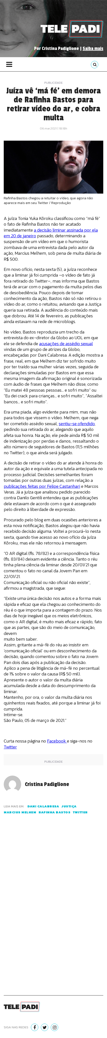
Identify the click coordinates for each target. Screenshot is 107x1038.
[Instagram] (54, 1027)
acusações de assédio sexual (66, 343)
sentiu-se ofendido (77, 423)
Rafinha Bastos (54, 812)
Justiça (69, 806)
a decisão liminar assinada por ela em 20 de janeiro (51, 233)
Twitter (10, 747)
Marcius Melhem (20, 812)
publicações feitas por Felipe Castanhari (42, 486)
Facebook (57, 741)
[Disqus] (53, 911)
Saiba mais (93, 48)
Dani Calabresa (43, 806)
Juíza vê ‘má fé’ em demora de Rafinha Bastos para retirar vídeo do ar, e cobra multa (53, 104)
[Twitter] (44, 1027)
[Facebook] (34, 1027)
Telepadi (72, 29)
